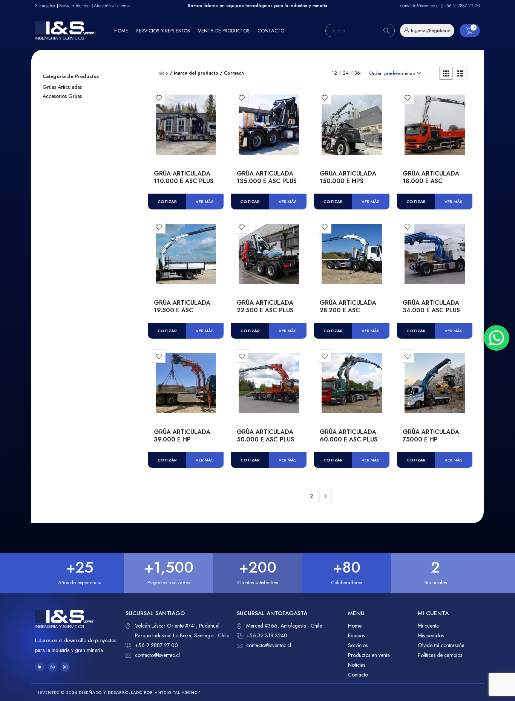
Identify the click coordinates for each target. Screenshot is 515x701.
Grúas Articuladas (62, 87)
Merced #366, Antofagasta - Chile (284, 625)
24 (346, 72)
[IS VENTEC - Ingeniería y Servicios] (66, 30)
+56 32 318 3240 (266, 635)
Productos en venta (369, 655)
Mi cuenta (428, 625)
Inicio (163, 73)
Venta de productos (224, 30)
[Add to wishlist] (159, 97)
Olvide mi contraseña (441, 645)
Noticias (356, 665)
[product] (186, 125)
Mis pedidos (431, 635)
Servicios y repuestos (163, 30)
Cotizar (167, 202)
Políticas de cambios (440, 655)
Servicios (358, 645)
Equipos (356, 635)
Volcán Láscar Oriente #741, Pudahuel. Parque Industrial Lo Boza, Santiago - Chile (182, 630)
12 (334, 72)
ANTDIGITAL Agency (178, 692)
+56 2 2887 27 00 (156, 645)
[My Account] (427, 30)
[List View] (460, 73)
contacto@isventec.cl (157, 655)
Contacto (271, 30)
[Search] (386, 30)
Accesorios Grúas (62, 96)
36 (357, 72)
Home (121, 30)
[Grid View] (446, 73)
